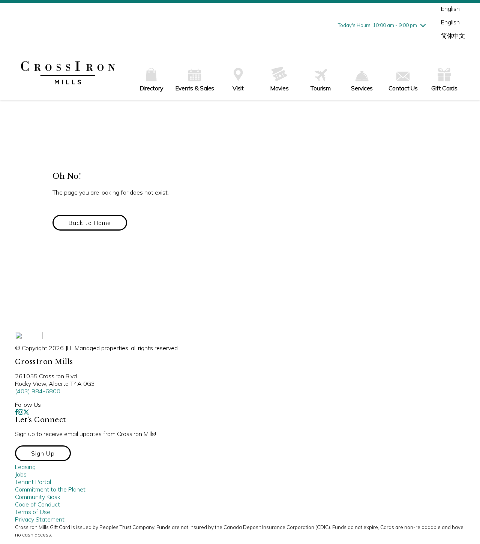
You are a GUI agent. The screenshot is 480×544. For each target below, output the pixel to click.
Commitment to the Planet (50, 489)
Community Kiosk (37, 497)
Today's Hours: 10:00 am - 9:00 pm (377, 25)
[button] (89, 223)
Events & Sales (195, 88)
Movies (279, 88)
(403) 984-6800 (37, 391)
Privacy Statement (39, 519)
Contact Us (403, 88)
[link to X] (26, 412)
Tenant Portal (33, 482)
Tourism (320, 88)
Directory (151, 88)
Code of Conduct (37, 504)
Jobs (21, 474)
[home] (68, 73)
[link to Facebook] (16, 412)
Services (362, 88)
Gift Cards (444, 88)
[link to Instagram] (20, 412)
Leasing (25, 467)
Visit (238, 88)
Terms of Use (32, 512)
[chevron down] (423, 25)
